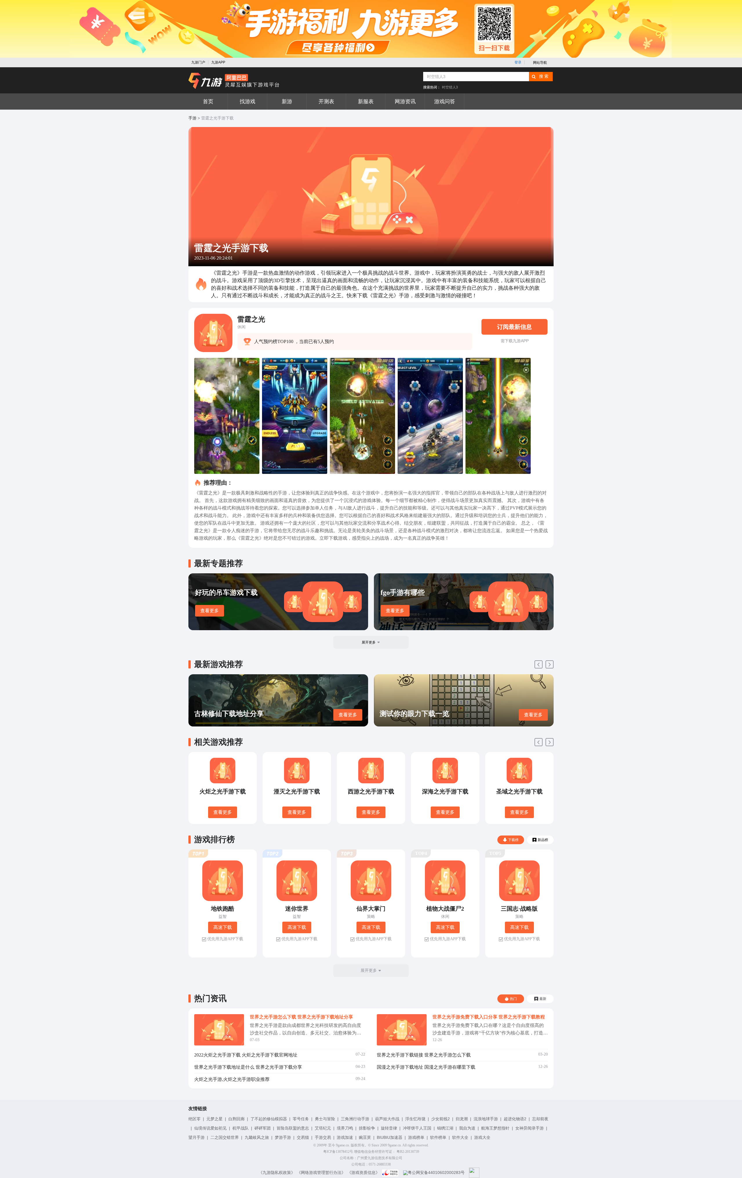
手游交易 (323, 1137)
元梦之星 (214, 1119)
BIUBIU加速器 (389, 1137)
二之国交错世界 (224, 1137)
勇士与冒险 (325, 1119)
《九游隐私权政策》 (277, 1172)
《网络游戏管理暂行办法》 (321, 1172)
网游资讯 (405, 101)
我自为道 (467, 1128)
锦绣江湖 (445, 1128)
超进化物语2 (515, 1119)
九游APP (218, 62)
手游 (192, 118)
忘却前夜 (540, 1119)
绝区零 (194, 1119)
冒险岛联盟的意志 (293, 1128)
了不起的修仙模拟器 (268, 1119)
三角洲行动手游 (355, 1119)
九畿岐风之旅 (257, 1137)
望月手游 (196, 1137)
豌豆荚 (365, 1137)
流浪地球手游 (486, 1119)
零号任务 (301, 1119)
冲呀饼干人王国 (417, 1128)
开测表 (326, 101)
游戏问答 (444, 101)
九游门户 (198, 62)
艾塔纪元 (323, 1128)
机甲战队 (240, 1128)
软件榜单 (438, 1137)
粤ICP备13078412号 (338, 1152)
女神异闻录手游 (529, 1128)
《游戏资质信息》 (363, 1172)
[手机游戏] (233, 81)
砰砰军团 (262, 1128)
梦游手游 (283, 1137)
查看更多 (209, 610)
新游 (287, 101)
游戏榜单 (416, 1137)
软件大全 (460, 1137)
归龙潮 (462, 1119)
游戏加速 (345, 1137)
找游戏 (247, 101)
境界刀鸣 (345, 1128)
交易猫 (303, 1137)
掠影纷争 (367, 1128)
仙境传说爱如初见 (210, 1128)
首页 (208, 101)
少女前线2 (440, 1119)
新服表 (366, 101)
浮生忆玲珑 (415, 1119)
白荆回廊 (236, 1119)
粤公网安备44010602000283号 (436, 1172)
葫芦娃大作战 (387, 1119)
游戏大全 (482, 1137)
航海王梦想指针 (495, 1128)
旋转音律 (389, 1128)
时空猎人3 (450, 87)
